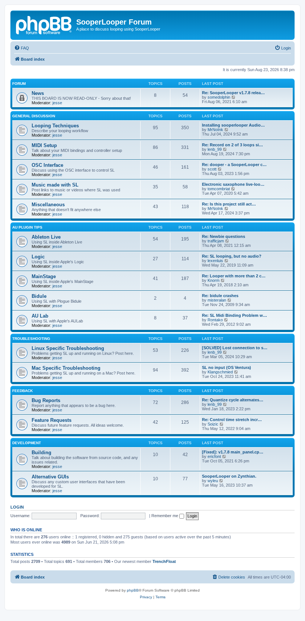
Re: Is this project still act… (229, 204)
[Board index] (44, 24)
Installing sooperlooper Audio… (233, 125)
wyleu (213, 480)
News (38, 93)
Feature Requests (51, 420)
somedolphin (219, 97)
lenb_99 (215, 149)
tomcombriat (219, 189)
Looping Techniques (55, 125)
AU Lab (40, 316)
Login (17, 507)
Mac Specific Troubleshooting (66, 368)
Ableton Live (46, 237)
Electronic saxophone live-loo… (233, 184)
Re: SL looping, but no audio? (231, 256)
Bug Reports (46, 400)
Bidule (39, 296)
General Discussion (33, 116)
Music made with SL (55, 185)
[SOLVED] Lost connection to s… (234, 347)
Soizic (213, 424)
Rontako (215, 320)
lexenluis (215, 260)
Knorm (213, 280)
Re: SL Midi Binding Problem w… (234, 315)
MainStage (44, 276)
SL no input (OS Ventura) (226, 367)
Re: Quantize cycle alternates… (232, 400)
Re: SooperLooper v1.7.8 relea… (233, 92)
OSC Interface (47, 165)
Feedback (22, 391)
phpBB (133, 590)
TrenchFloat (164, 561)
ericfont (214, 456)
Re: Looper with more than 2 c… (234, 276)
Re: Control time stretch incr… (232, 419)
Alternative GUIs (50, 477)
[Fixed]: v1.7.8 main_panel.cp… (232, 452)
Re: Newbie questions (223, 236)
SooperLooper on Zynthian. (229, 476)
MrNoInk (215, 129)
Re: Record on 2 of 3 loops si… (232, 145)
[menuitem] (21, 48)
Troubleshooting (31, 339)
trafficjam (216, 241)
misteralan (217, 300)
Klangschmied (220, 372)
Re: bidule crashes (220, 295)
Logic (38, 256)
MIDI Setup (44, 145)
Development (26, 443)
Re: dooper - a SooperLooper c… (234, 164)
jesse (57, 103)
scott (212, 169)
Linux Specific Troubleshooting (68, 348)
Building (41, 452)
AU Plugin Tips (27, 227)
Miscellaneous (48, 204)
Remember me (165, 515)
